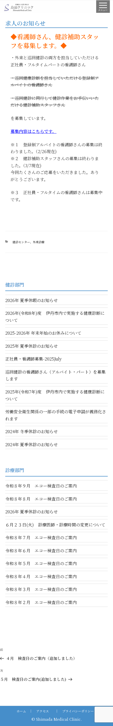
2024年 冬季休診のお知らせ (31, 431)
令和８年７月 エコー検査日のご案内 (41, 538)
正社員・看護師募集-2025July (33, 359)
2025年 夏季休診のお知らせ (31, 346)
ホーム (21, 711)
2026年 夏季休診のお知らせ (31, 512)
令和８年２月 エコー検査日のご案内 (41, 602)
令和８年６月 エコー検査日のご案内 (41, 551)
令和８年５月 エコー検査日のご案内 (41, 563)
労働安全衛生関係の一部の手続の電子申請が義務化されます (55, 415)
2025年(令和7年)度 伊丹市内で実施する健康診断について (55, 395)
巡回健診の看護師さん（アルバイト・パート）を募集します (55, 375)
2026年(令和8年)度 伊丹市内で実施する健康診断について (55, 316)
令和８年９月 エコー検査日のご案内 (41, 486)
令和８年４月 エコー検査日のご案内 (41, 576)
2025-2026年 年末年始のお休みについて (43, 333)
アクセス (42, 711)
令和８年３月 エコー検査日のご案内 (41, 589)
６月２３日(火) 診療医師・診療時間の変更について (55, 525)
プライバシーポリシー (78, 711)
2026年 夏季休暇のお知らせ (31, 300)
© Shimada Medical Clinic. (57, 719)
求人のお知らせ (25, 23)
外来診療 (38, 242)
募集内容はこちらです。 (33, 131)
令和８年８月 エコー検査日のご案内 (41, 499)
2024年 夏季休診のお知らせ (31, 445)
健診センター (21, 242)
